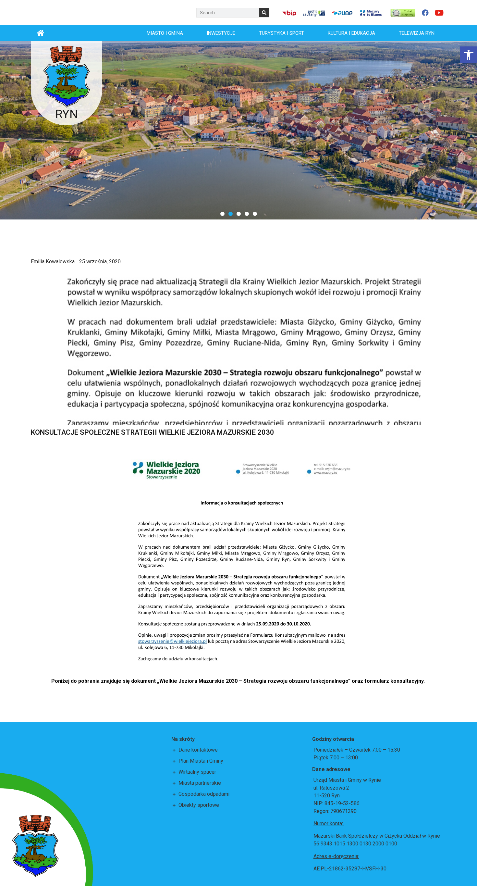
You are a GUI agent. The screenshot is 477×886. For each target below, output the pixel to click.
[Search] (264, 12)
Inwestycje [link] (221, 33)
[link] (468, 54)
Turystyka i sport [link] (281, 33)
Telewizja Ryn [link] (416, 33)
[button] (222, 214)
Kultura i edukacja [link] (351, 33)
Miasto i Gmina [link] (165, 33)
